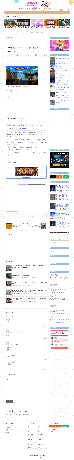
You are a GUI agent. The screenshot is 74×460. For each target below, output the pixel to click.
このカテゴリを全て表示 (59, 345)
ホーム (6, 16)
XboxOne (30, 429)
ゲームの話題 (30, 434)
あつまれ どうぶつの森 (42, 429)
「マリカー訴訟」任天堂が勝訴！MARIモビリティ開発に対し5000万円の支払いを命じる (62, 70)
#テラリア (29, 125)
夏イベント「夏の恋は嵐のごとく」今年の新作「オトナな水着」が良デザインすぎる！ (62, 65)
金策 (29, 449)
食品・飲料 (40, 449)
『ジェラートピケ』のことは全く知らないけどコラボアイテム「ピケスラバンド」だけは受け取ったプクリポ (62, 205)
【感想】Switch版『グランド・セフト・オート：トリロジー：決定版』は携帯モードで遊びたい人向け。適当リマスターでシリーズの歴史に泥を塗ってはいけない (59, 95)
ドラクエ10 (40, 436)
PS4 (39, 426)
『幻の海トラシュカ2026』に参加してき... (58, 281)
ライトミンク (40, 444)
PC (28, 426)
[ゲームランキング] (59, 45)
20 (59, 238)
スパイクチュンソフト (37, 184)
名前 (6, 390)
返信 (45, 326)
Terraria (30, 184)
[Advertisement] (26, 41)
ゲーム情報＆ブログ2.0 (9, 429)
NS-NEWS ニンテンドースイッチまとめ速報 (13, 430)
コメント (7, 379)
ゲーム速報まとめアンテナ (10, 427)
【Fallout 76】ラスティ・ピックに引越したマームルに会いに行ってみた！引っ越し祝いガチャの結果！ (62, 75)
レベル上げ (30, 447)
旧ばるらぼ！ (7, 432)
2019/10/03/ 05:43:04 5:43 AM (15, 332)
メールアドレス (23, 390)
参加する (66, 346)
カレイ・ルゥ (40, 431)
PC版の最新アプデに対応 (12, 92)
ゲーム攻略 (40, 434)
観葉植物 (39, 447)
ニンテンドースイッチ (14, 16)
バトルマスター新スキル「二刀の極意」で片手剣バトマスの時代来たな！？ (62, 102)
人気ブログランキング (26, 177)
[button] (6, 24)
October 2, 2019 (24, 128)
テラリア (43, 184)
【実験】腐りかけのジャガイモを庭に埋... (57, 292)
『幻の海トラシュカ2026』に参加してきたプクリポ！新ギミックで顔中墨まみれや (62, 81)
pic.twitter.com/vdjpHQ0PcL (36, 125)
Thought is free (43, 457)
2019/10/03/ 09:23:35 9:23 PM (17, 363)
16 (67, 236)
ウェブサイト (8, 395)
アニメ (29, 431)
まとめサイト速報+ (8, 425)
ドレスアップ (30, 439)
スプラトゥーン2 (31, 436)
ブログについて (41, 442)
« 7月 (54, 242)
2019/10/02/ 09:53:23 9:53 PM (15, 321)
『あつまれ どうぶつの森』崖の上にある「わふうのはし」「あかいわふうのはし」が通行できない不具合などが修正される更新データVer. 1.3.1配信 (59, 87)
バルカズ (44, 187)
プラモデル (30, 444)
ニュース (39, 439)
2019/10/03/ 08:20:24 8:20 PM (15, 344)
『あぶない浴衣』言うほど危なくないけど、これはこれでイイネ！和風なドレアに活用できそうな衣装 (62, 223)
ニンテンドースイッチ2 (32, 442)
